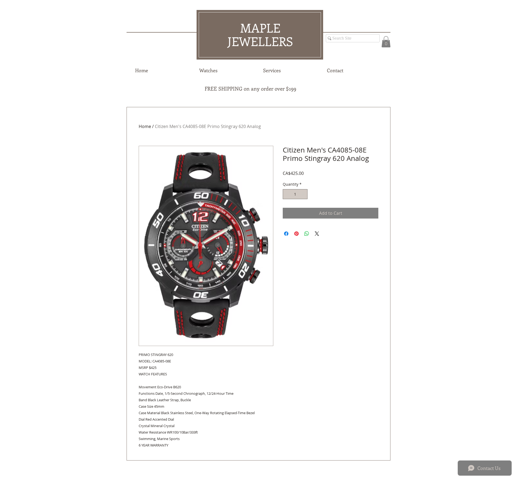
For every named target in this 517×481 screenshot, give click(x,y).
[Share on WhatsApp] (306, 233)
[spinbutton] (295, 194)
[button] (386, 41)
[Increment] (303, 194)
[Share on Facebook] (286, 233)
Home (145, 126)
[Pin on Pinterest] (296, 233)
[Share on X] (317, 233)
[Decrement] (287, 194)
